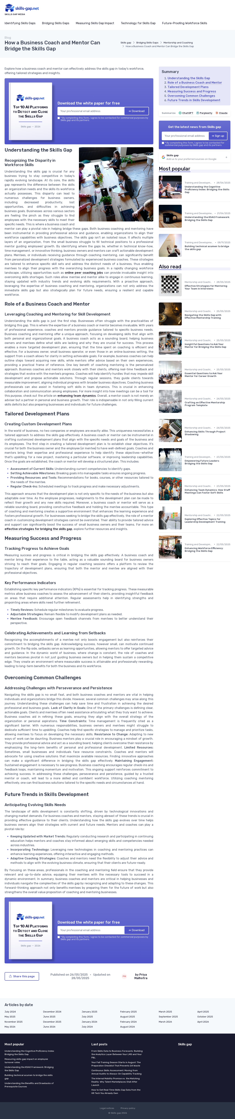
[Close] (184, 532)
